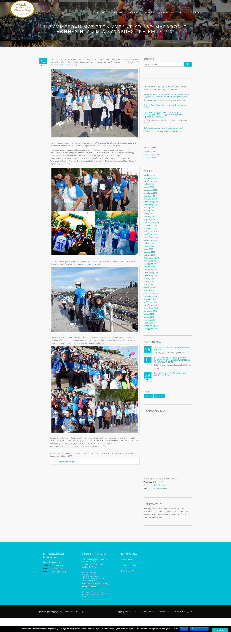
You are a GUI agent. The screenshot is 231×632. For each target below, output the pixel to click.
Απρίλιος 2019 (149, 216)
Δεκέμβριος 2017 (150, 263)
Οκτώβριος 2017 (150, 269)
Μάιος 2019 (148, 213)
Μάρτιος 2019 (149, 219)
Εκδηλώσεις (148, 157)
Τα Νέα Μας (152, 611)
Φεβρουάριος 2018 (151, 258)
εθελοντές (159, 396)
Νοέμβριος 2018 (150, 231)
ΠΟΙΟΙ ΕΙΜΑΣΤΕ (101, 12)
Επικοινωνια (164, 611)
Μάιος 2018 (148, 249)
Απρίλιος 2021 (149, 175)
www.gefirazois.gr (160, 488)
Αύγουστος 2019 (150, 204)
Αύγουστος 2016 (150, 311)
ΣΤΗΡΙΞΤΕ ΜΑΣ (148, 12)
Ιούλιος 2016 (149, 314)
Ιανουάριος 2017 (150, 296)
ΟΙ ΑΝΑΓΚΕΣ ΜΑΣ (166, 12)
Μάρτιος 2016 (149, 323)
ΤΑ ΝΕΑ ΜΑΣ (132, 12)
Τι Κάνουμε (142, 611)
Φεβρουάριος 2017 (151, 293)
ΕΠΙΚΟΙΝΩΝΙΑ (196, 12)
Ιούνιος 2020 (149, 187)
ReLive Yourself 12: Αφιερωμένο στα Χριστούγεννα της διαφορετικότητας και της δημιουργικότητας (166, 95)
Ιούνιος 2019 (149, 210)
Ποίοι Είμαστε (130, 611)
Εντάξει (184, 629)
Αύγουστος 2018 (150, 240)
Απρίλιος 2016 (149, 320)
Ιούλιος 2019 (149, 208)
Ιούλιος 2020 (149, 184)
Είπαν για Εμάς (69, 462)
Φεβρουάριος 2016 (151, 325)
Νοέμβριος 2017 (150, 266)
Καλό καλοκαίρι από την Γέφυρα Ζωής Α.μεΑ (163, 128)
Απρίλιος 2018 (149, 252)
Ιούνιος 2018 (149, 246)
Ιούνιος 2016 (149, 317)
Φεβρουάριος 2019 (151, 222)
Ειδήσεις (61, 462)
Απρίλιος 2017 (149, 287)
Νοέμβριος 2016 (150, 302)
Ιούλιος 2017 (149, 278)
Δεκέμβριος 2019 (150, 193)
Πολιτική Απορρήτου (199, 629)
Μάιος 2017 (148, 284)
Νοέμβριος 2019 (150, 196)
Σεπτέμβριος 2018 (151, 237)
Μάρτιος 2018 (149, 255)
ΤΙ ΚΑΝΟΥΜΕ (117, 12)
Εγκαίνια (148, 396)
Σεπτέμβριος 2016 (151, 308)
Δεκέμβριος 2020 (150, 178)
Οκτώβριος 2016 (150, 305)
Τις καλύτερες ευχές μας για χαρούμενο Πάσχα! (165, 86)
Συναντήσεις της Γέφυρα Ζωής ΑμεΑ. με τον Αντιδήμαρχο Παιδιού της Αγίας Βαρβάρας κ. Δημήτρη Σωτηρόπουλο (164, 114)
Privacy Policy (175, 611)
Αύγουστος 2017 (150, 275)
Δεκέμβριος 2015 (150, 328)
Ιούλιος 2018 (149, 243)
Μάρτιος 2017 (149, 290)
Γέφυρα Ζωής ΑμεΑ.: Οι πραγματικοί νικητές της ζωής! (165, 106)
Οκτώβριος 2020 (150, 181)
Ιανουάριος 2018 (150, 261)
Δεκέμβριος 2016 (150, 299)
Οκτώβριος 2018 (150, 234)
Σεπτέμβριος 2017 (151, 272)
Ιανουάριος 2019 (150, 225)
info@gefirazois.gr (160, 485)
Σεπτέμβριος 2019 (151, 202)
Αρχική (121, 611)
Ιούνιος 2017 (149, 281)
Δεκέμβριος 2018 (150, 228)
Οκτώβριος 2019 (150, 199)
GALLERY (182, 12)
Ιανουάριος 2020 (150, 190)
